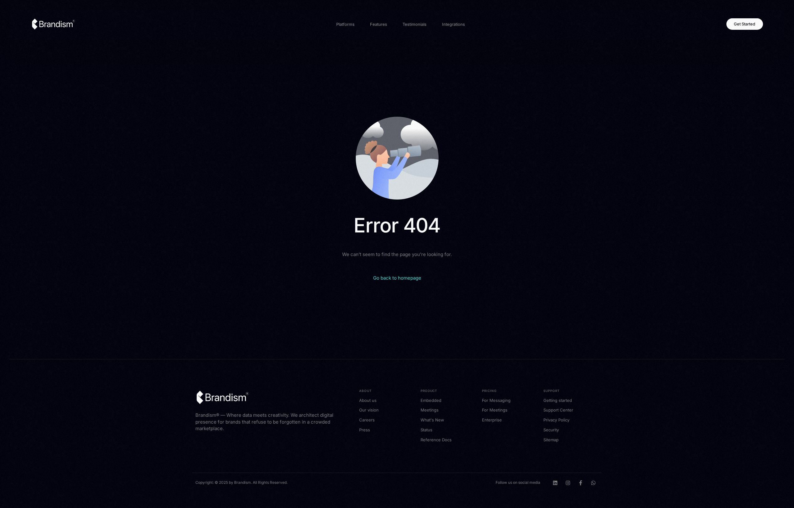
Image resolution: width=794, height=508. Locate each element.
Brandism (242, 482)
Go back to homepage (397, 278)
